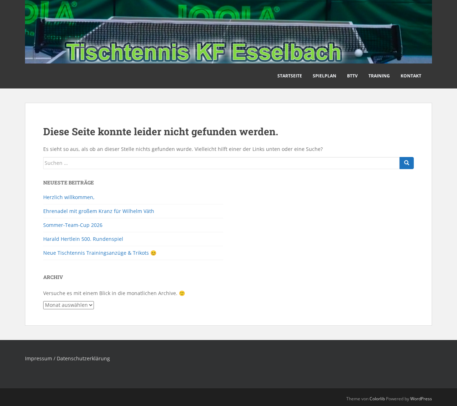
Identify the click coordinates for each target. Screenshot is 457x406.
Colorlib (377, 399)
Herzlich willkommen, (69, 197)
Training (379, 76)
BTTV (352, 76)
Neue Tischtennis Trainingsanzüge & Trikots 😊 (99, 252)
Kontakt (411, 76)
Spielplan (324, 76)
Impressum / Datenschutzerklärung (67, 358)
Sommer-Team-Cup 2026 (72, 225)
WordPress (421, 399)
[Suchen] (407, 163)
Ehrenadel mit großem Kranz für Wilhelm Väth (98, 211)
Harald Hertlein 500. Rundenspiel (83, 238)
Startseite (289, 76)
